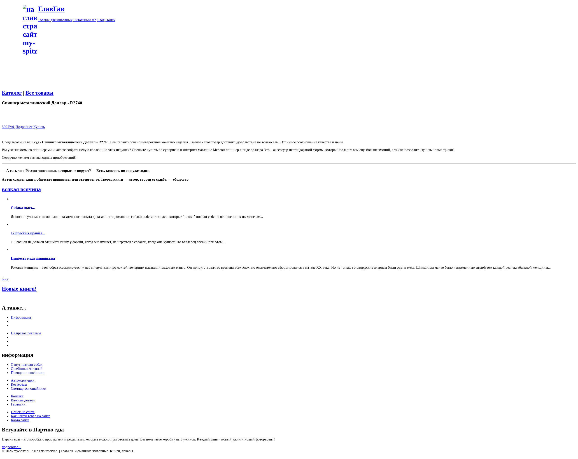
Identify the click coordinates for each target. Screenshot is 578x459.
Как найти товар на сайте (30, 416)
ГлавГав (51, 9)
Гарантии (18, 404)
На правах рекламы (26, 333)
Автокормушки (23, 380)
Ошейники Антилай (26, 368)
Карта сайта (20, 420)
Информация (21, 317)
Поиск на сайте (23, 412)
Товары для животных (55, 20)
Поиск (110, 20)
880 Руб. (8, 127)
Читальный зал (84, 20)
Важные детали (23, 400)
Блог (101, 20)
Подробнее (24, 127)
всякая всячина (21, 189)
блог (5, 279)
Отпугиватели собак (26, 364)
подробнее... (11, 447)
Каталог (12, 93)
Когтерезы (19, 384)
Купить (39, 127)
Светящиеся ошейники (28, 388)
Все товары (40, 93)
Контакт (17, 396)
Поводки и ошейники (27, 373)
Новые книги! (19, 289)
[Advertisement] (307, 53)
